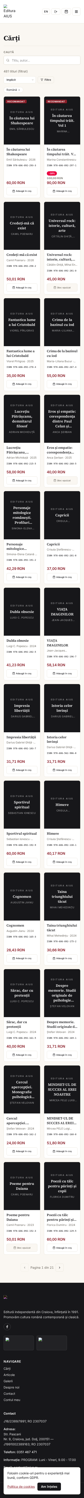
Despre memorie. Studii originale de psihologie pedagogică (61, 1024)
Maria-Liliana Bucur (59, 361)
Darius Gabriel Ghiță (19, 742)
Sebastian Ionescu (18, 839)
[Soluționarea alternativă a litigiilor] (19, 1343)
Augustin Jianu (15, 931)
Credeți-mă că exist (21, 254)
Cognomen (15, 925)
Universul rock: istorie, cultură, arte (59, 257)
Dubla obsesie (17, 640)
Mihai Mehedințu (57, 935)
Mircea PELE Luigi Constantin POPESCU (60, 1130)
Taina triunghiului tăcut (62, 927)
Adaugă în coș (23, 191)
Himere (53, 833)
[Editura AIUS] (11, 11)
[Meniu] (76, 12)
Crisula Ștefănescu (59, 549)
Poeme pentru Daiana (18, 1217)
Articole (9, 1375)
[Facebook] (7, 1326)
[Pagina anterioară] (25, 1268)
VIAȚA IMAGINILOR (57, 643)
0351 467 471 (27, 1452)
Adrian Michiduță (17, 457)
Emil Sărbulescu (16, 159)
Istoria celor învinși (57, 739)
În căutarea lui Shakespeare (18, 151)
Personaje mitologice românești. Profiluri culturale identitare (21, 546)
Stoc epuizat (64, 287)
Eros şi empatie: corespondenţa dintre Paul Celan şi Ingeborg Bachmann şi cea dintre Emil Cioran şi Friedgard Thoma (62, 450)
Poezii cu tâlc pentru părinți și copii (60, 1217)
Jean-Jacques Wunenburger (56, 652)
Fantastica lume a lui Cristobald (20, 353)
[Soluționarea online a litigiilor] (52, 1343)
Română (11, 89)
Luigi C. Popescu (17, 646)
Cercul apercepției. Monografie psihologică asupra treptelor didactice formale (20, 1120)
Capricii (53, 544)
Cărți (7, 1368)
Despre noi (11, 1387)
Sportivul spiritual (21, 833)
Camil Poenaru (15, 260)
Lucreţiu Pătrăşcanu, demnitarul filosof (21, 450)
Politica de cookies (21, 1486)
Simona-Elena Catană (20, 554)
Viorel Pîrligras (15, 361)
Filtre (48, 79)
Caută (9, 52)
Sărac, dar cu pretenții (16, 1024)
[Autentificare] (55, 11)
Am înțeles (49, 1486)
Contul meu (12, 1400)
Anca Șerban (55, 457)
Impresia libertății (21, 737)
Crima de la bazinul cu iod (62, 353)
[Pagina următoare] (60, 1268)
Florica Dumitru (57, 1225)
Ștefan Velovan (56, 1032)
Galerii (8, 1381)
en (46, 11)
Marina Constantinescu (61, 159)
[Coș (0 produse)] (66, 11)
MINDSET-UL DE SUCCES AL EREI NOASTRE (60, 1120)
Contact (9, 1393)
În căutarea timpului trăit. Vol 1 (61, 151)
